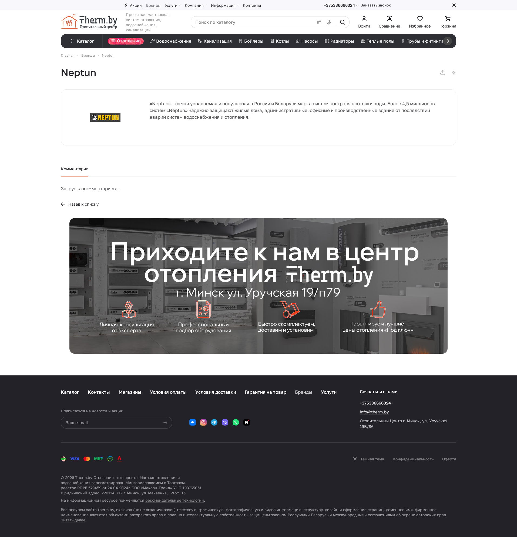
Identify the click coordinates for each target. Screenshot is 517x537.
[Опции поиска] (318, 22)
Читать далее (73, 520)
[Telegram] (214, 422)
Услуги (329, 392)
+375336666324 (339, 5)
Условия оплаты (168, 392)
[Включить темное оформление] (454, 5)
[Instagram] (203, 422)
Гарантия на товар (265, 392)
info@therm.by (374, 411)
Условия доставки (215, 392)
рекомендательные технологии (174, 500)
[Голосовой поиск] (330, 22)
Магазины (130, 392)
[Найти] (342, 22)
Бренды (303, 392)
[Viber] (225, 422)
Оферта (449, 459)
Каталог (70, 392)
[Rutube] (246, 422)
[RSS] (453, 72)
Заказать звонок (376, 5)
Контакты (99, 392)
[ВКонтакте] (192, 422)
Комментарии (74, 168)
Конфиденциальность (413, 459)
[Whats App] (236, 422)
